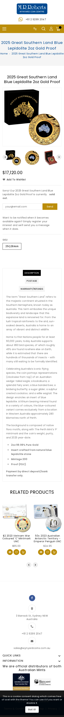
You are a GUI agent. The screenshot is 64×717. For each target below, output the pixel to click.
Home (4, 53)
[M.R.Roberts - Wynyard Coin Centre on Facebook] (32, 598)
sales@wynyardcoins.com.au (32, 648)
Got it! (32, 709)
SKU (5, 239)
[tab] (32, 273)
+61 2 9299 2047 (36, 19)
